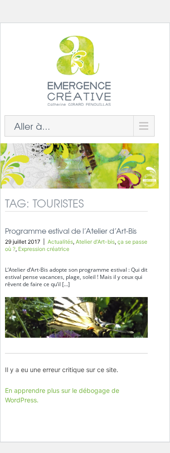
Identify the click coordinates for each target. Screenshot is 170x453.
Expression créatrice (43, 248)
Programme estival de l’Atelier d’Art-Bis (70, 230)
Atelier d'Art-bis (95, 241)
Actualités (60, 241)
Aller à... (32, 125)
